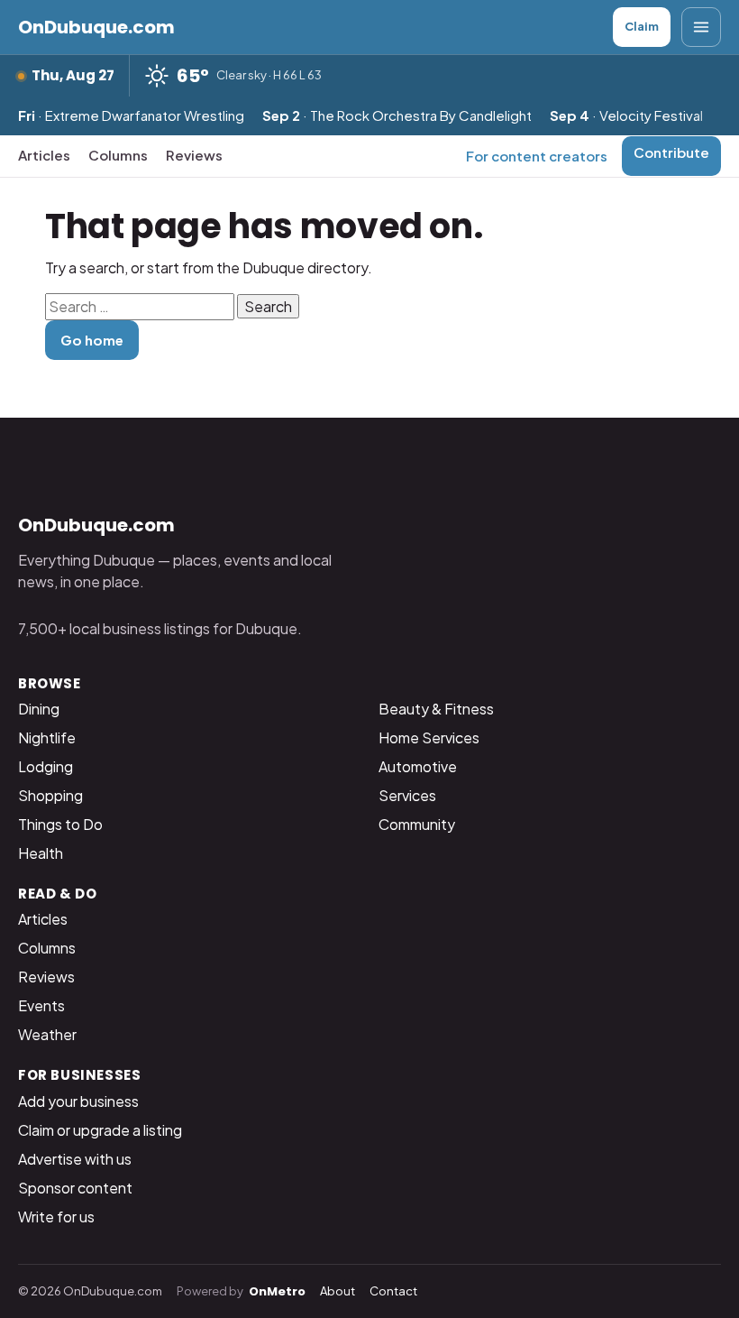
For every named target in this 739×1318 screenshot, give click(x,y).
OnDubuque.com (96, 27)
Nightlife (47, 737)
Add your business (78, 1101)
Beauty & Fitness (436, 708)
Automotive (418, 766)
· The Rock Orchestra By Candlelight (397, 115)
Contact (393, 1291)
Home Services (429, 737)
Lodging (45, 766)
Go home (91, 339)
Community (417, 824)
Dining (38, 708)
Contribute (671, 152)
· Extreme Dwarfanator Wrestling (131, 115)
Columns (118, 154)
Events (41, 1005)
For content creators (536, 155)
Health (40, 852)
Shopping (50, 795)
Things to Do (60, 824)
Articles (44, 154)
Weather (47, 1034)
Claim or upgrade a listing (100, 1129)
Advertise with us (75, 1158)
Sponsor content (75, 1187)
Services (407, 795)
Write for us (56, 1216)
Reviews (194, 154)
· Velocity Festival (626, 115)
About (337, 1291)
